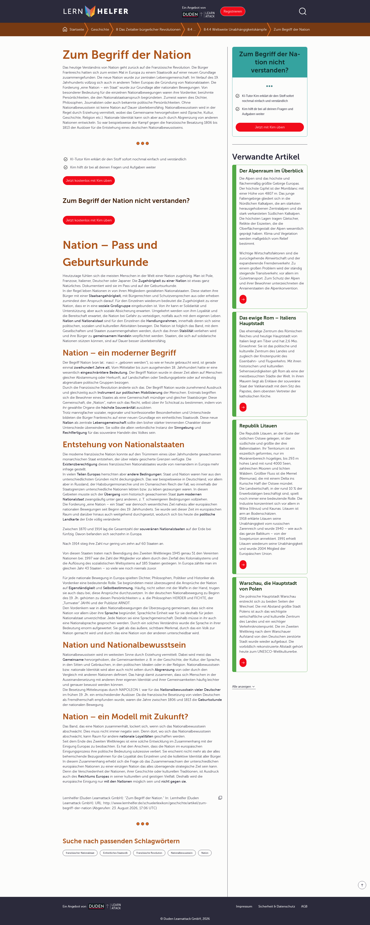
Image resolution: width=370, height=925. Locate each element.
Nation (204, 853)
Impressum (244, 906)
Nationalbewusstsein (182, 853)
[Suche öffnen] (302, 11)
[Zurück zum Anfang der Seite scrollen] (362, 885)
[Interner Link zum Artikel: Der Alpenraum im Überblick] (243, 299)
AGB (304, 906)
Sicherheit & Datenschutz (276, 906)
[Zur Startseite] (96, 11)
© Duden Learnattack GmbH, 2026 (185, 919)
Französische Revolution (149, 853)
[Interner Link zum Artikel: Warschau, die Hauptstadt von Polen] (243, 662)
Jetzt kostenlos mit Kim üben (89, 180)
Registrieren (233, 11)
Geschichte (100, 29)
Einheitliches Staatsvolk (115, 853)
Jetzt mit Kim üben (270, 127)
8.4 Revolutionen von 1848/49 (192, 29)
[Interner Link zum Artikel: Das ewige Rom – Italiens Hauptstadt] (243, 407)
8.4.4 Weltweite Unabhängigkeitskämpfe (235, 29)
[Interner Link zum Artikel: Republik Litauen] (243, 564)
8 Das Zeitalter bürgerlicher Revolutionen (148, 29)
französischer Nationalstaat (80, 853)
